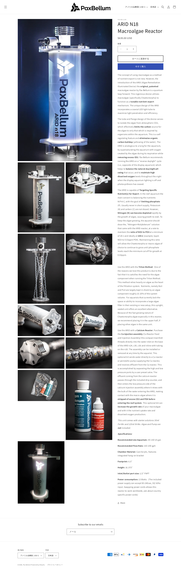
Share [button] (122, 503)
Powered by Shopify (38, 565)
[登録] (111, 532)
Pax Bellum (27, 565)
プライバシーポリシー (55, 565)
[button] (5, 7)
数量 (119, 44)
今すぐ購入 (140, 66)
